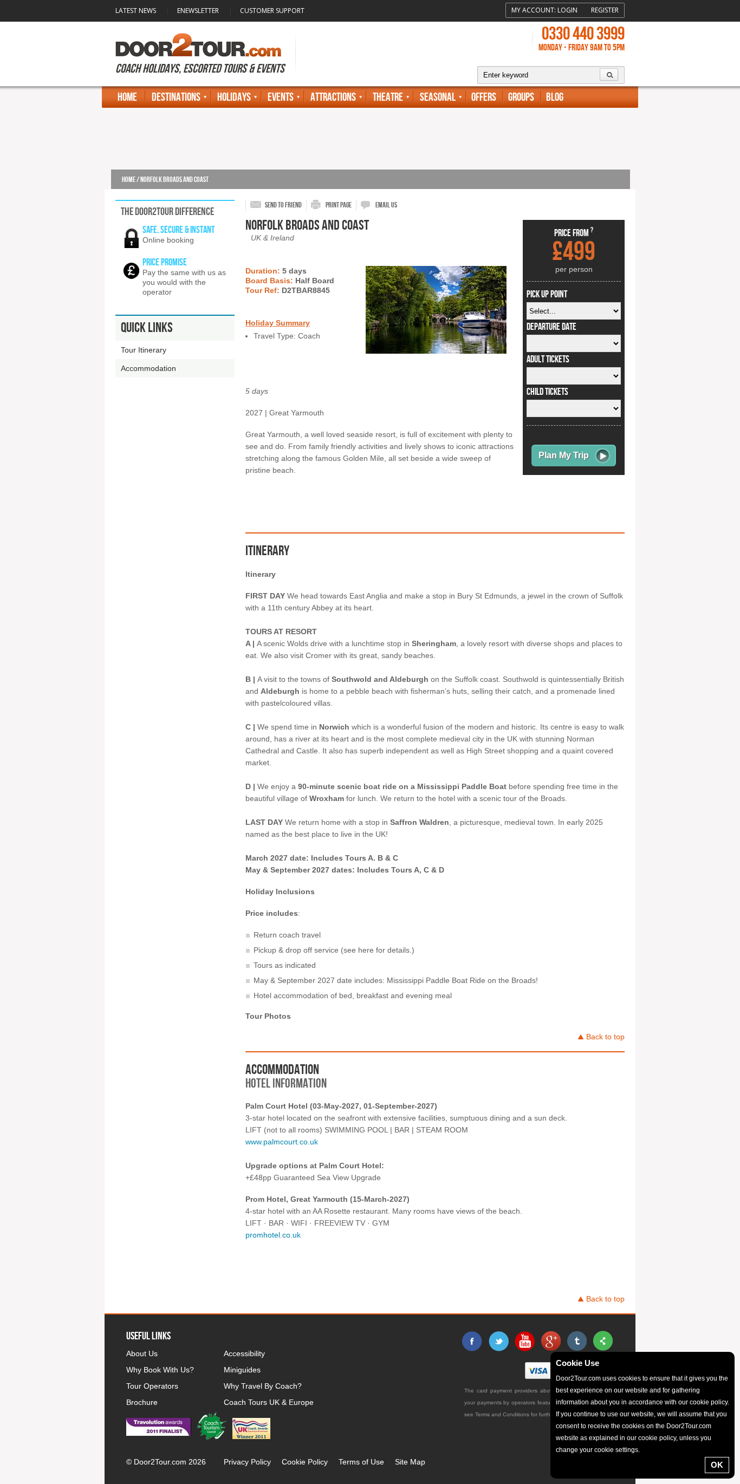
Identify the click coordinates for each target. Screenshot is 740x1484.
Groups (521, 97)
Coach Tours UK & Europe (269, 1402)
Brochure (142, 1402)
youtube (524, 1341)
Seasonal (438, 97)
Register (605, 10)
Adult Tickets (548, 360)
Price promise (164, 262)
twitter (498, 1341)
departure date (551, 327)
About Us (142, 1353)
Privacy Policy (247, 1461)
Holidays (234, 97)
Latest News (135, 10)
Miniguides (242, 1369)
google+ (550, 1341)
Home (127, 97)
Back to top (605, 1036)
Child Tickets (547, 392)
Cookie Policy (305, 1461)
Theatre (388, 97)
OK (717, 1464)
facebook (472, 1341)
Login (567, 10)
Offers (483, 97)
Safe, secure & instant (178, 230)
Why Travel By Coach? (263, 1386)
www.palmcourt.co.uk (281, 1141)
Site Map (410, 1461)
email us (386, 205)
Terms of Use (361, 1461)
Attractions (333, 97)
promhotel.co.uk (273, 1235)
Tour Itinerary (143, 350)
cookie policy (709, 1402)
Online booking (168, 240)
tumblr (576, 1341)
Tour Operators (152, 1386)
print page (339, 205)
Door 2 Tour (198, 44)
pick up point (547, 295)
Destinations (176, 97)
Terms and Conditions (502, 1414)
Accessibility (244, 1353)
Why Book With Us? (160, 1369)
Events (281, 97)
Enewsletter (198, 10)
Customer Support (272, 10)
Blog (554, 97)
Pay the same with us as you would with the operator (184, 282)
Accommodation (148, 368)
